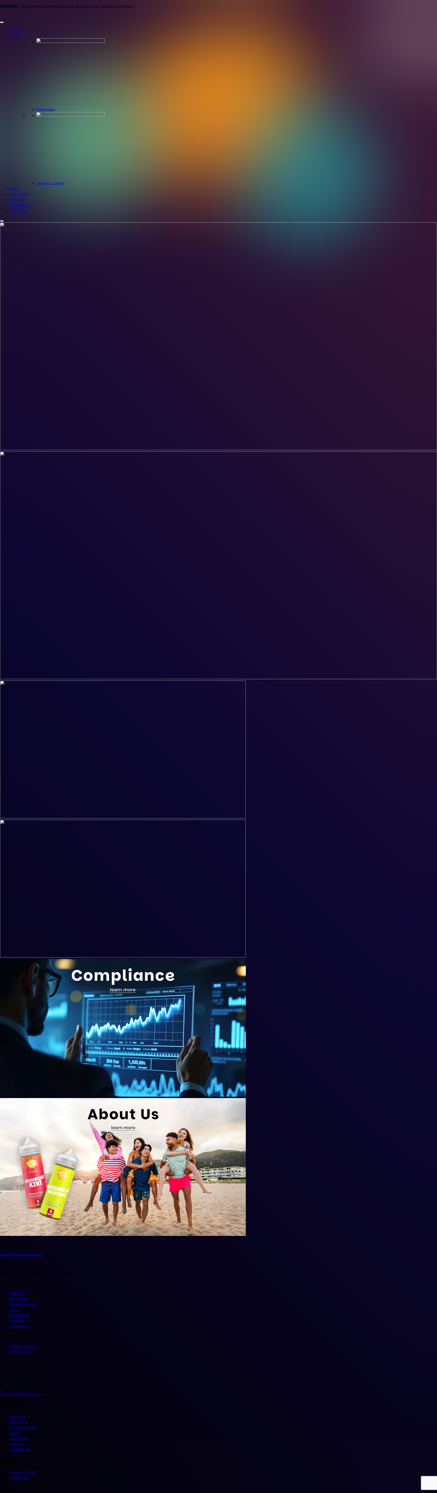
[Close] (2, 221)
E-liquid (15, 35)
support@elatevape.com (21, 1254)
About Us (17, 30)
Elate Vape (45, 109)
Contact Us (19, 210)
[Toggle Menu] (2, 22)
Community (19, 194)
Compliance (19, 205)
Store (13, 188)
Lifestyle (16, 199)
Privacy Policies (22, 1346)
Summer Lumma (50, 183)
